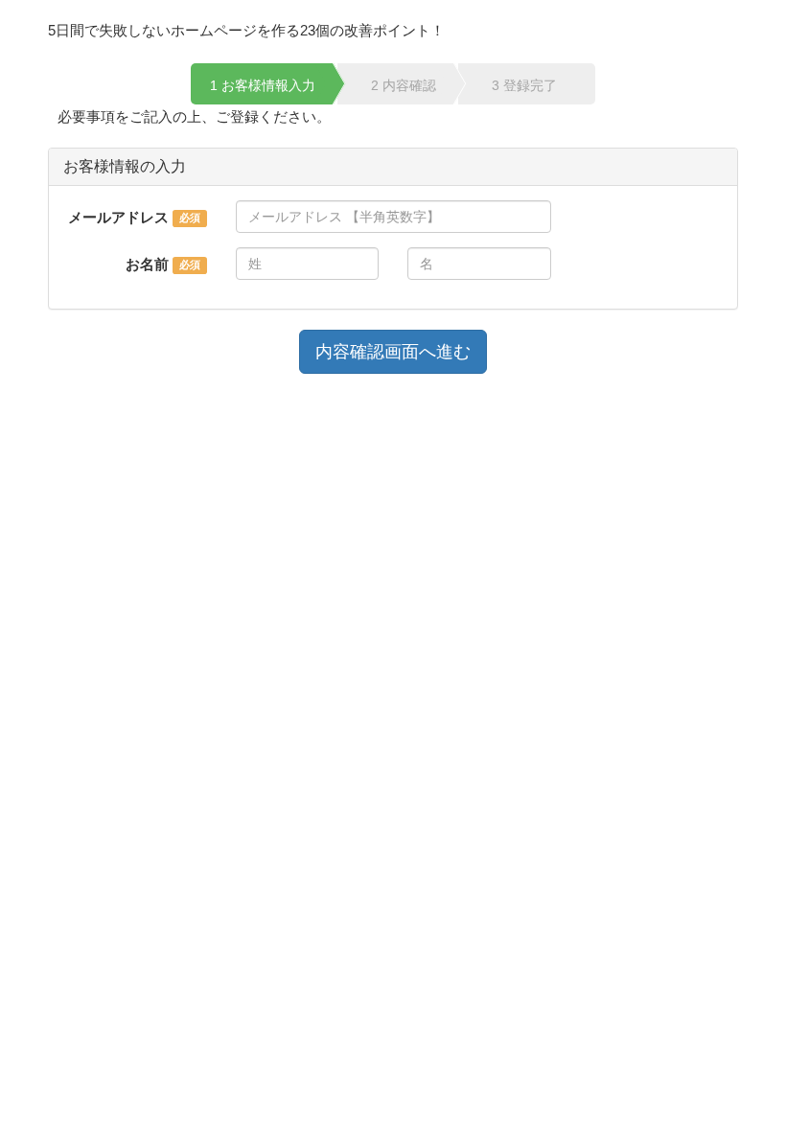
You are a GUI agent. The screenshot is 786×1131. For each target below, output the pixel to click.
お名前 (147, 264)
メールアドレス (118, 217)
